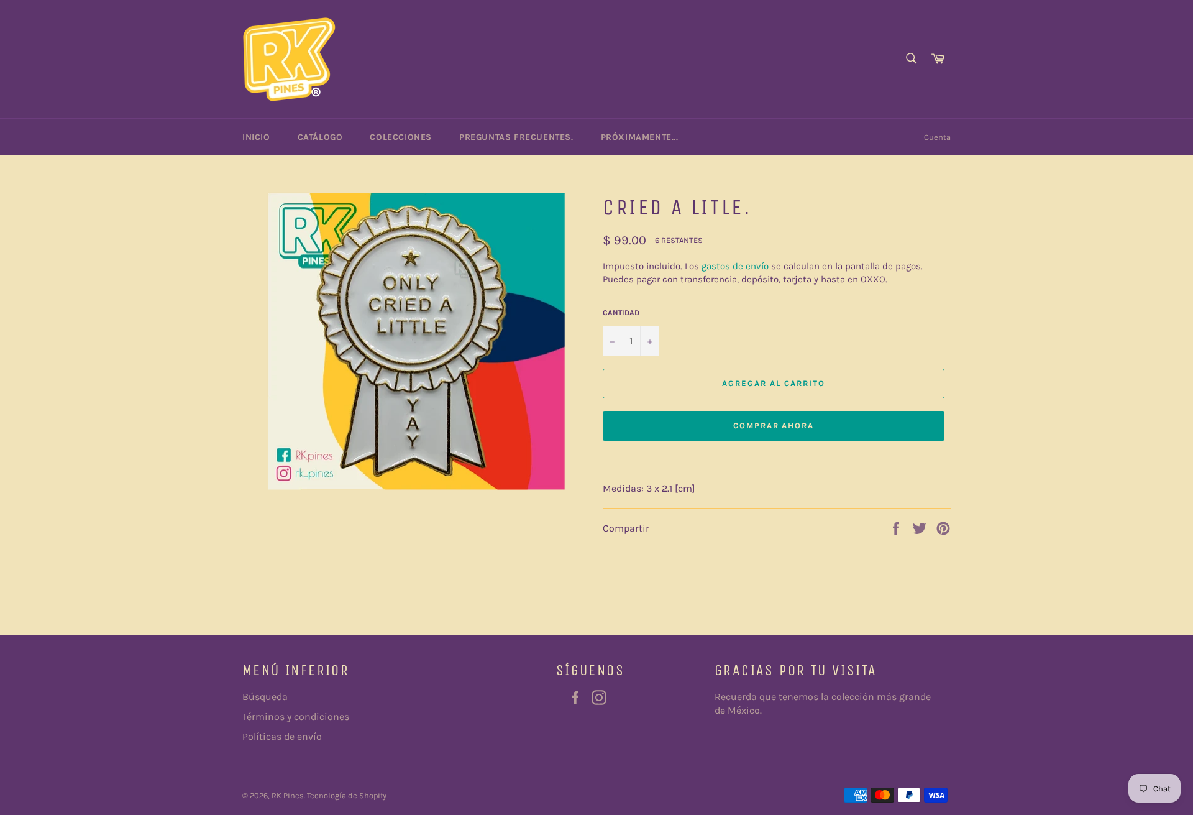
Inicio (256, 137)
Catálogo (320, 137)
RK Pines (288, 795)
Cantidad (621, 312)
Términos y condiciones (295, 716)
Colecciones (401, 137)
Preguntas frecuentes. (516, 137)
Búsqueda (265, 696)
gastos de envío (735, 266)
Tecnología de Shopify (346, 795)
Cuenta (937, 137)
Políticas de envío (282, 736)
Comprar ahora (773, 425)
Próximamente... (640, 137)
